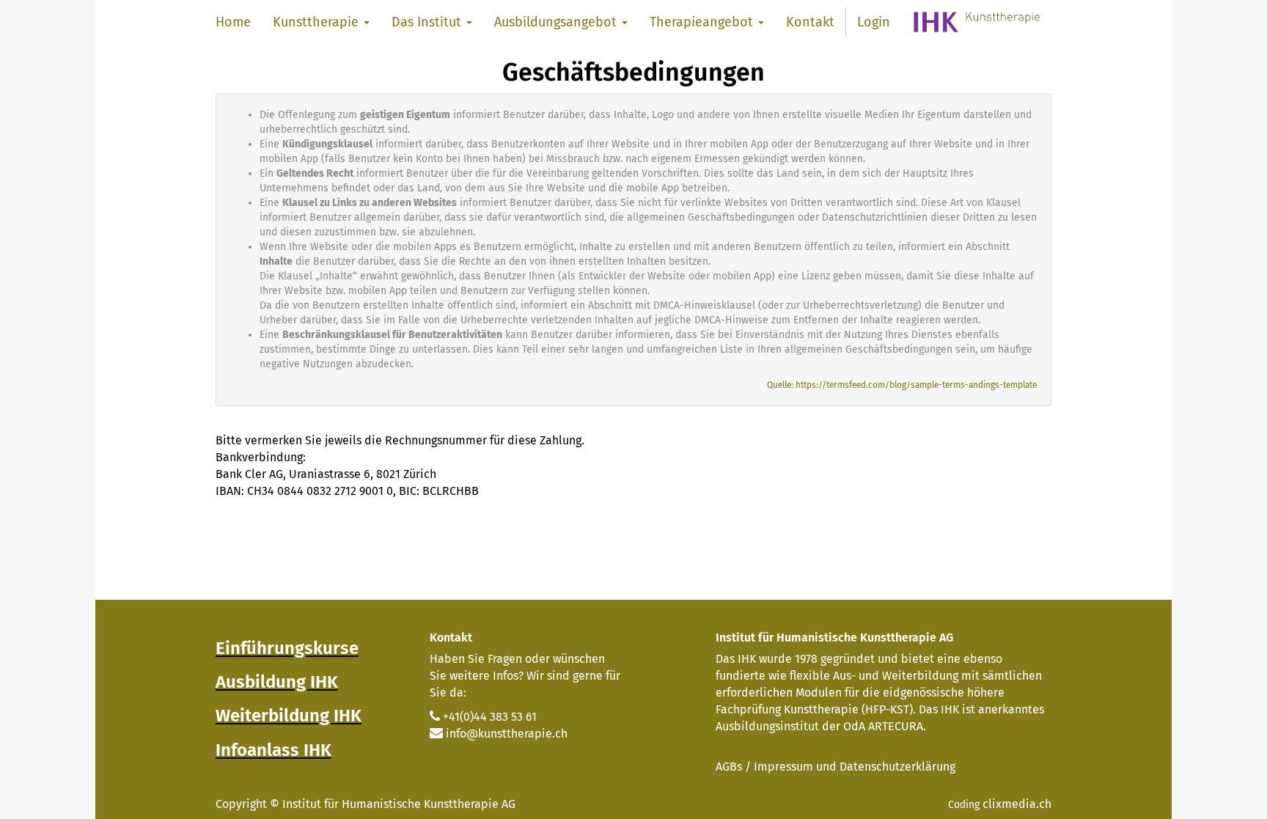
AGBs (729, 767)
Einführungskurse (287, 648)
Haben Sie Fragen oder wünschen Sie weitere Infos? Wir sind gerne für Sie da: (525, 675)
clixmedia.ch (1017, 804)
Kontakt (451, 637)
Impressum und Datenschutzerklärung (854, 767)
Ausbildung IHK (277, 682)
